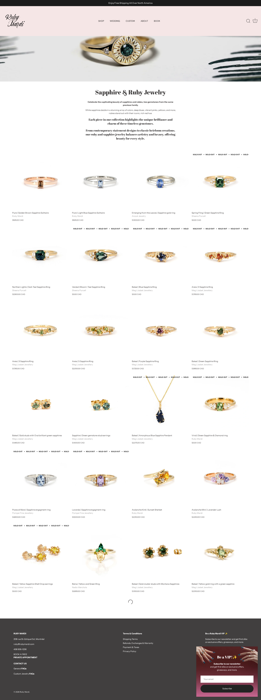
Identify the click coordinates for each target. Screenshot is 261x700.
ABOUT (144, 21)
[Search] (248, 21)
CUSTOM (130, 21)
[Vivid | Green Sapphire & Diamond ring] (220, 404)
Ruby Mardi (24, 692)
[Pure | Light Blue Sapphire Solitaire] (100, 181)
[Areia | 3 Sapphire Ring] (220, 255)
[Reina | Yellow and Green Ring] (100, 552)
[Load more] (130, 602)
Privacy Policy (129, 651)
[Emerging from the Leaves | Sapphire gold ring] (160, 181)
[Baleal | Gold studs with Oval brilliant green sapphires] (40, 404)
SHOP (101, 21)
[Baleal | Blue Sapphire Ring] (160, 255)
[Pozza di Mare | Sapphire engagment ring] (40, 478)
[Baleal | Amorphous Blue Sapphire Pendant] (160, 404)
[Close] (254, 650)
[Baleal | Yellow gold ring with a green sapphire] (220, 552)
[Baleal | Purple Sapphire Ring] (160, 329)
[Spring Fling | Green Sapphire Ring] (220, 181)
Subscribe (227, 688)
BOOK (157, 21)
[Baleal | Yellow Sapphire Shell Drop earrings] (40, 552)
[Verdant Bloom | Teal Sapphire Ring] (100, 255)
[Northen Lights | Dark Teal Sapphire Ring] (40, 255)
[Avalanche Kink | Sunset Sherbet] (160, 478)
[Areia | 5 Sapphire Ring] (100, 329)
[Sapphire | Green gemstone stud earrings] (100, 404)
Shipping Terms (130, 639)
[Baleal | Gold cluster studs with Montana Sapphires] (160, 552)
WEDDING (115, 21)
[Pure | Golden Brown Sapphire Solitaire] (40, 181)
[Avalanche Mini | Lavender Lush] (220, 478)
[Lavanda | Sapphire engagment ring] (100, 478)
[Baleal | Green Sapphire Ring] (220, 329)
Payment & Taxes (131, 647)
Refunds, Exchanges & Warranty (138, 643)
